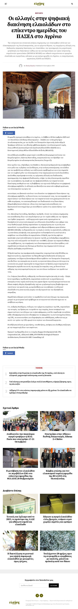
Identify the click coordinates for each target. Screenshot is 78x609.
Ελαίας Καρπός (30, 66)
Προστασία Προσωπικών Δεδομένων (61, 601)
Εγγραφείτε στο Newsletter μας (39, 580)
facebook (10, 133)
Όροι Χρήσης (44, 601)
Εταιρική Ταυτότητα (32, 601)
